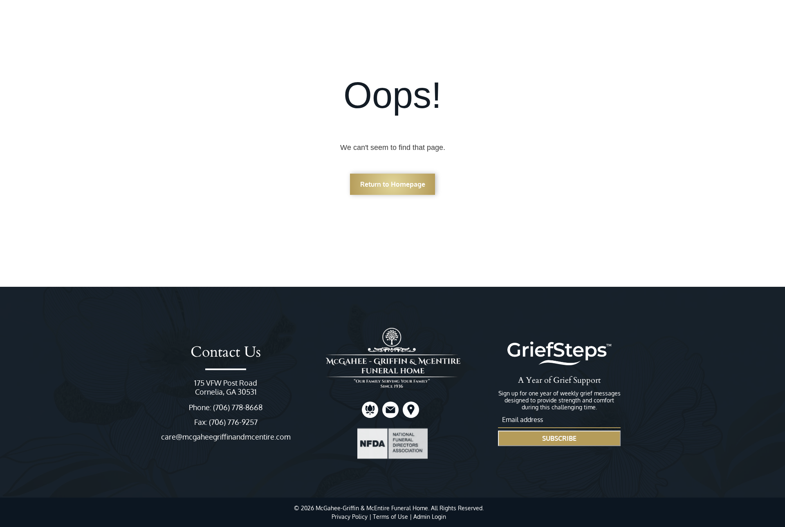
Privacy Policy (350, 516)
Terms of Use (390, 516)
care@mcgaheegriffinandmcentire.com (226, 436)
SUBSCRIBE (559, 438)
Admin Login (429, 516)
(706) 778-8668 (237, 407)
